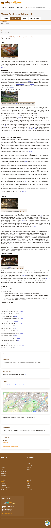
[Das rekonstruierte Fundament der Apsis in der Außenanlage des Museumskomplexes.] (18, 96)
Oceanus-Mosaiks (20, 84)
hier (25, 374)
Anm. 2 (29, 81)
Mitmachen (3, 485)
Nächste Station (7, 418)
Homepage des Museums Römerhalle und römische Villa (14, 384)
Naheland (5, 442)
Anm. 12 (24, 191)
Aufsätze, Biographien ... (5, 31)
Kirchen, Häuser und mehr (6, 27)
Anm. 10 (27, 176)
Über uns (3, 483)
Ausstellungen (30, 465)
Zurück (15, 308)
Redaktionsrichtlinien (5, 489)
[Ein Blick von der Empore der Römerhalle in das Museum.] (12, 260)
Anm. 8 (30, 151)
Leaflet (35, 411)
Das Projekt (20, 7)
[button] (25, 401)
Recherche (29, 467)
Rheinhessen (4, 471)
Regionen (3, 7)
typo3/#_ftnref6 (4, 193)
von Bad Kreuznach (5, 22)
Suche (28, 483)
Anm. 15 (10, 243)
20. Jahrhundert (14, 446)
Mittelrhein (3, 463)
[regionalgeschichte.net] (11, 2)
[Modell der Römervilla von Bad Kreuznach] (9, 50)
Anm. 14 (37, 234)
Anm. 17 (48, 278)
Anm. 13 (34, 226)
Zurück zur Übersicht (8, 420)
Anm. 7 (34, 128)
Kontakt (28, 487)
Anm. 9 (25, 161)
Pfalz (2, 469)
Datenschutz (29, 489)
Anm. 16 (24, 275)
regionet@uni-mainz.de (7, 513)
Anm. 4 (11, 87)
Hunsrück (3, 460)
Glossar (28, 469)
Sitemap (28, 485)
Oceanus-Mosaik (28, 128)
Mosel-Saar (3, 465)
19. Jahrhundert (6, 446)
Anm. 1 (2, 67)
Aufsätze (28, 460)
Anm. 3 (32, 84)
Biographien (29, 463)
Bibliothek (11, 7)
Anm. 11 (26, 181)
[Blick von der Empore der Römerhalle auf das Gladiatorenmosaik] (14, 203)
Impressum (29, 491)
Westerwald (3, 475)
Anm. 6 (19, 117)
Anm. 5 (32, 111)
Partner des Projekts (5, 487)
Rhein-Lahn (3, 473)
